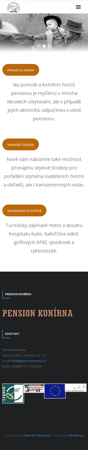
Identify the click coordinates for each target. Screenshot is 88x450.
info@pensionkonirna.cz (28, 361)
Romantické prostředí (24, 210)
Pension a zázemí (20, 69)
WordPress (76, 435)
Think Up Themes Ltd (37, 435)
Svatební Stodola (20, 144)
